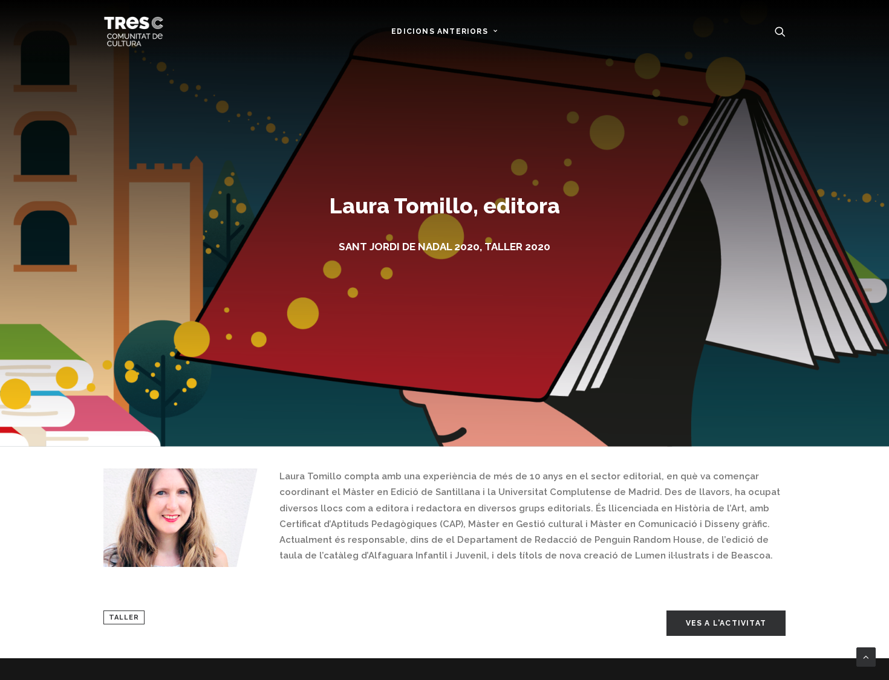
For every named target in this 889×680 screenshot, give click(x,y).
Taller (124, 617)
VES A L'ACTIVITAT (726, 623)
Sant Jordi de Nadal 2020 (409, 247)
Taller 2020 (517, 247)
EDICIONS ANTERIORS (439, 31)
